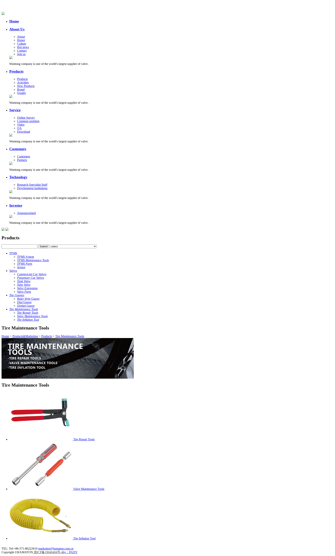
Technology (18, 177)
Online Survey (26, 117)
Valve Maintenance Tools (88, 489)
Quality (21, 93)
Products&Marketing (25, 336)
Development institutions (32, 188)
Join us (21, 54)
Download (23, 131)
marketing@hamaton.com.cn (55, 548)
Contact (22, 50)
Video (20, 124)
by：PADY (70, 552)
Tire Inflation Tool (84, 538)
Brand (21, 89)
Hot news (23, 47)
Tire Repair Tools (84, 439)
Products (16, 71)
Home (14, 21)
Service (15, 110)
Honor (21, 40)
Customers (17, 149)
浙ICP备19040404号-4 (48, 552)
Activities (23, 82)
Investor (15, 205)
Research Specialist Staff (32, 184)
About (21, 36)
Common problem (28, 121)
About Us (16, 29)
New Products (26, 86)
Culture (21, 43)
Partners (22, 160)
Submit (44, 246)
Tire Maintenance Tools (69, 336)
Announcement (26, 213)
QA (19, 128)
